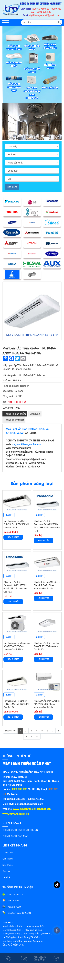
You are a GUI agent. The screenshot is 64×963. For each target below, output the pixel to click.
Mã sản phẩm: (10, 375)
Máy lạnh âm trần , (36, 926)
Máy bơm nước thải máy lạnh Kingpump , (23, 941)
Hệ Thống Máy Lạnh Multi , (38, 933)
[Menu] (5, 22)
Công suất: (8, 396)
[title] (8, 958)
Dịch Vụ (6, 871)
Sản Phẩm (7, 865)
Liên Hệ (6, 877)
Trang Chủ (7, 852)
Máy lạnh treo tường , (13, 926)
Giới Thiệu (7, 858)
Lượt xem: (7, 407)
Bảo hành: (7, 390)
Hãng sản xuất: (10, 385)
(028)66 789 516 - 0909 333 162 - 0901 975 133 (46, 10)
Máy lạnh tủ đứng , (11, 933)
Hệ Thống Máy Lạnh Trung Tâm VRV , (22, 937)
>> (37, 736)
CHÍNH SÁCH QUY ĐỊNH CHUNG (20, 830)
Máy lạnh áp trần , (34, 930)
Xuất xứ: (6, 380)
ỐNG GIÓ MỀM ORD (13, 944)
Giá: (4, 402)
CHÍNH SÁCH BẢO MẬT (15, 836)
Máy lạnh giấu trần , (12, 930)
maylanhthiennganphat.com (27, 444)
